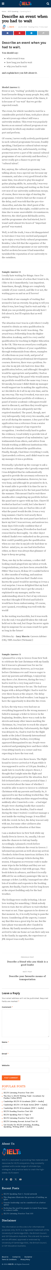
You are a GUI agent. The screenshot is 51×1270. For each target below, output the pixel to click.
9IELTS (11, 27)
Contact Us (16, 1257)
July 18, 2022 (22, 27)
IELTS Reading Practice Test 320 (18, 1111)
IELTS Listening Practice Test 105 (18, 1213)
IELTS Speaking (13, 11)
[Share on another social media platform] (43, 33)
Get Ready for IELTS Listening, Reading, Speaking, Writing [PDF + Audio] (22, 1126)
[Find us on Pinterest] (6, 1179)
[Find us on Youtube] (20, 1179)
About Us (5, 1257)
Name (5, 1042)
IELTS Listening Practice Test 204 (19, 1093)
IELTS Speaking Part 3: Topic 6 (17, 1115)
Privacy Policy (25, 1259)
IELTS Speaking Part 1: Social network (20, 1194)
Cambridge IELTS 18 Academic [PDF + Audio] (24, 1108)
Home (4, 11)
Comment (7, 1007)
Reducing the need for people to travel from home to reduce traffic (25, 1209)
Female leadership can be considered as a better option (25, 1204)
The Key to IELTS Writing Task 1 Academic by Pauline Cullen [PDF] (24, 1097)
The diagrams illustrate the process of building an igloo (25, 1198)
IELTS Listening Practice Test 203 (18, 1118)
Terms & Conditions (9, 1259)
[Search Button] (48, 3)
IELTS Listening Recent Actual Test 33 (21, 1121)
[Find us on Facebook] (2, 1179)
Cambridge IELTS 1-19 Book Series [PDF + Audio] (25, 1105)
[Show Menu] (3, 3)
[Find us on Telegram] (11, 1179)
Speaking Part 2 (25, 11)
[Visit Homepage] (25, 3)
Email (5, 1053)
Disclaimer (28, 1257)
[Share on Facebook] (7, 33)
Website (6, 1065)
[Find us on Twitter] (16, 1179)
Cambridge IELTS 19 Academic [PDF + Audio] (24, 1101)
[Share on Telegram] (31, 33)
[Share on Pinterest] (19, 33)
